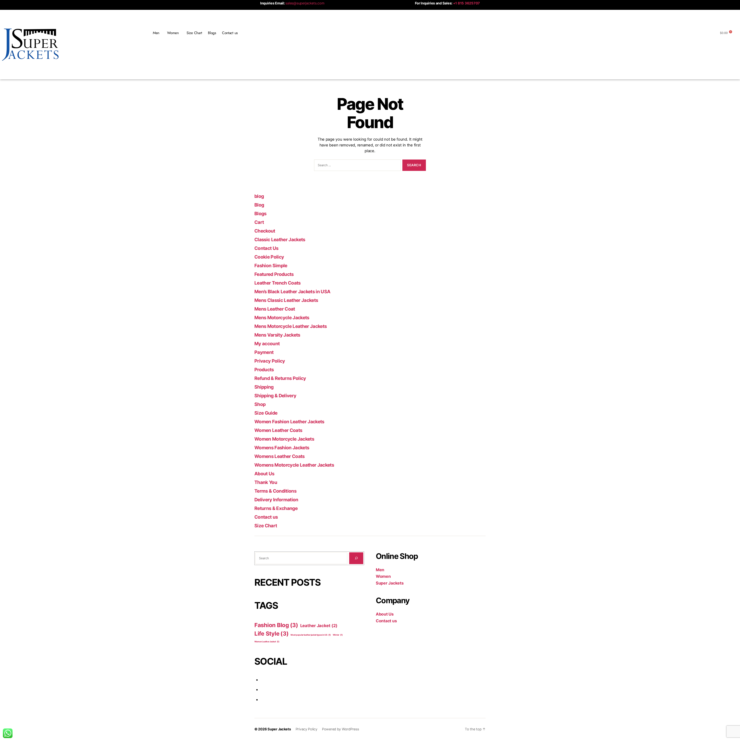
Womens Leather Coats (279, 456)
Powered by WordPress (340, 729)
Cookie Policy (269, 257)
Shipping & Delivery (275, 395)
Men (380, 569)
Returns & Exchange (276, 508)
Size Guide (265, 413)
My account (267, 343)
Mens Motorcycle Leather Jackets (290, 326)
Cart (259, 222)
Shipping (264, 387)
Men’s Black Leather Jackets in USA (292, 291)
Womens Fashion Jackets (281, 447)
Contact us (230, 32)
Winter (338, 635)
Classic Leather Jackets (279, 239)
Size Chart (194, 32)
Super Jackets (390, 583)
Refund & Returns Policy (280, 378)
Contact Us (266, 248)
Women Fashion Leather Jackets (289, 421)
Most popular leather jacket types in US (311, 635)
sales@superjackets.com (304, 3)
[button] (157, 33)
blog (259, 196)
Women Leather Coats (278, 430)
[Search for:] (357, 166)
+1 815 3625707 (466, 3)
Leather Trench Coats (277, 283)
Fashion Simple (270, 265)
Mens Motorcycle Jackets (281, 317)
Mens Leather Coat (274, 309)
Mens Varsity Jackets (277, 335)
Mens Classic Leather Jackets (286, 300)
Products (264, 369)
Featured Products (274, 274)
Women (383, 576)
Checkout (264, 231)
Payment (263, 352)
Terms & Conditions (275, 491)
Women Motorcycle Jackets (284, 439)
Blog (259, 205)
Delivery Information (276, 499)
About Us (264, 473)
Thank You (265, 482)
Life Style (271, 633)
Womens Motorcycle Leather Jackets (294, 465)
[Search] (356, 558)
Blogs (212, 32)
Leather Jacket (318, 625)
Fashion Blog (276, 625)
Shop (260, 404)
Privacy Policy (269, 361)
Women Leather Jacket (266, 641)
